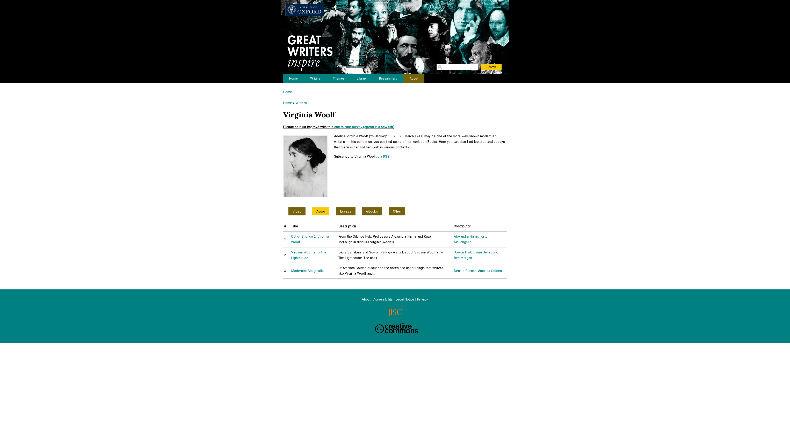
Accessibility (383, 299)
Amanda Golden (490, 271)
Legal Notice (404, 299)
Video (297, 211)
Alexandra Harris (466, 236)
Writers (315, 78)
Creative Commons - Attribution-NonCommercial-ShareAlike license (396, 328)
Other (397, 211)
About (414, 78)
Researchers (388, 78)
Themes (339, 78)
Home (293, 78)
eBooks (372, 211)
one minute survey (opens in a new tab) (364, 127)
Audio (320, 211)
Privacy (422, 299)
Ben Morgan (463, 258)
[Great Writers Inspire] (305, 10)
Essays (345, 211)
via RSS (383, 156)
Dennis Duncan (465, 271)
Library (362, 78)
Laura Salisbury (485, 252)
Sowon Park (463, 252)
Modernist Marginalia (307, 271)
